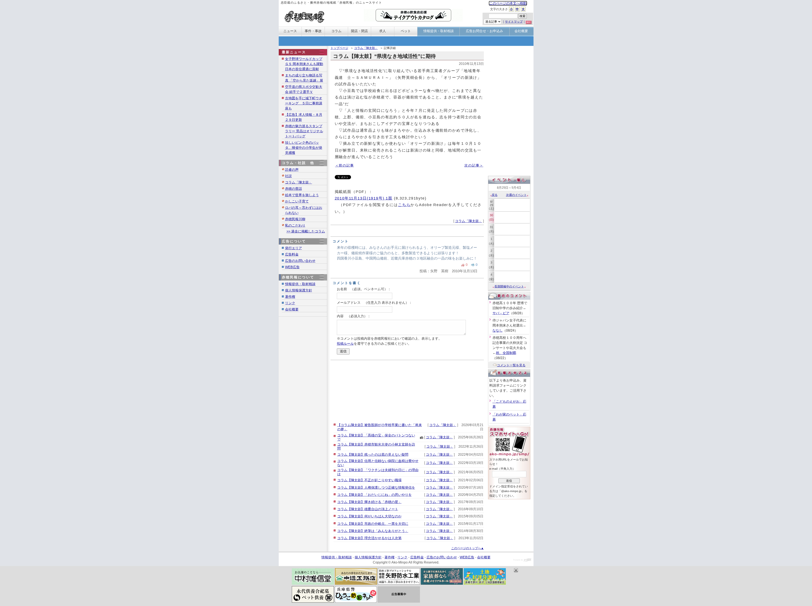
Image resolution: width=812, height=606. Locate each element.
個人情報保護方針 (298, 290)
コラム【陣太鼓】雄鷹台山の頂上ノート (367, 509)
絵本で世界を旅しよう (302, 195)
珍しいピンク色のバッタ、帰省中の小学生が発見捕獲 (303, 148)
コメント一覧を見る (511, 365)
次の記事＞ (473, 165)
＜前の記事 (344, 165)
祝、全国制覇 (506, 353)
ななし (497, 330)
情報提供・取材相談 (300, 284)
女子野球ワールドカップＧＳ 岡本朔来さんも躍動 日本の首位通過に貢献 (304, 64)
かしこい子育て (297, 201)
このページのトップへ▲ (467, 548)
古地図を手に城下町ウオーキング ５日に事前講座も (303, 103)
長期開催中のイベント (509, 286)
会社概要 (292, 309)
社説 (288, 176)
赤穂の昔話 (293, 188)
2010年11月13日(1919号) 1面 (364, 198)
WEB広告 (292, 267)
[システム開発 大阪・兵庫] (522, 560)
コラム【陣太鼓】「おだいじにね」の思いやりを (374, 495)
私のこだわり (295, 225)
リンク (290, 303)
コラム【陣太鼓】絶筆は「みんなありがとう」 (372, 531)
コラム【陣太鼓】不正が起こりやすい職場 (369, 480)
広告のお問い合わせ (300, 261)
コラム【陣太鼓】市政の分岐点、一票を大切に (372, 523)
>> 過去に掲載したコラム (306, 231)
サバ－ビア (500, 313)
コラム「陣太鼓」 (366, 48)
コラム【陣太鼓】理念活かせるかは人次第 (369, 538)
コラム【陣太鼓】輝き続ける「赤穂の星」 (369, 502)
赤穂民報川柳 (295, 219)
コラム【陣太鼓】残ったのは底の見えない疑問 (372, 454)
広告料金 (292, 254)
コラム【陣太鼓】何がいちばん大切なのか (369, 516)
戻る (495, 195)
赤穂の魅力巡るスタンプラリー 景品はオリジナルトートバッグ (304, 131)
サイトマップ (514, 21)
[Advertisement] (407, 390)
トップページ (339, 48)
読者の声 (292, 169)
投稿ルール (345, 343)
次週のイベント (516, 195)
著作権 (290, 296)
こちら (404, 204)
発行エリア (293, 248)
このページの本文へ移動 (508, 3)
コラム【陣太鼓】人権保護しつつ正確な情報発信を (376, 487)
